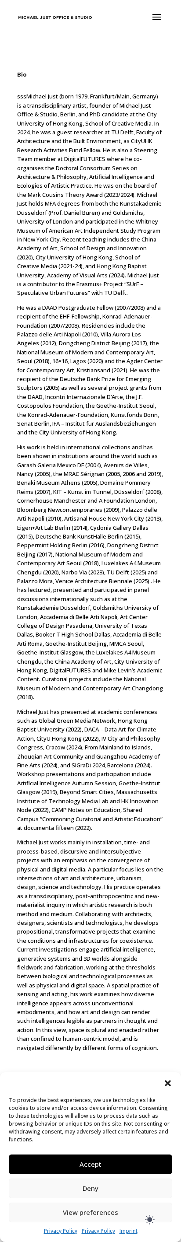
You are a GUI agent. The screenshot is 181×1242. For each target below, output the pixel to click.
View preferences (90, 1212)
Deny (90, 1188)
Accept (90, 1164)
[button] (167, 1083)
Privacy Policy (60, 1231)
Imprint (128, 1231)
